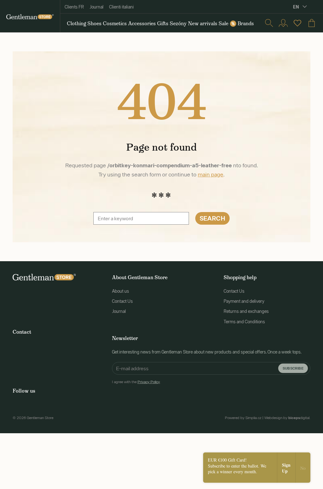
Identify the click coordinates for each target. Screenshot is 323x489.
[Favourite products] (297, 23)
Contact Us (122, 301)
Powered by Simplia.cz (243, 418)
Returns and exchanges (246, 311)
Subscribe (293, 367)
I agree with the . (136, 382)
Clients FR (74, 6)
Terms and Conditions (244, 321)
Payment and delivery (244, 301)
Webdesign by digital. (287, 418)
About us (120, 291)
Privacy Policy (149, 382)
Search (212, 218)
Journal (96, 6)
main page (210, 174)
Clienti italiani (121, 6)
